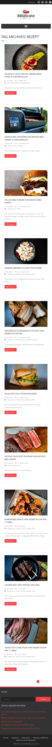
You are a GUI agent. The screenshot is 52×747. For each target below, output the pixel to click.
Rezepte (23, 83)
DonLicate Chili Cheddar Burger (21, 393)
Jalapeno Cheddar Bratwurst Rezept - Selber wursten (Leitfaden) (23, 718)
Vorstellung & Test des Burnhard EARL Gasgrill (17, 725)
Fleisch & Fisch (15, 83)
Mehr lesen (10, 93)
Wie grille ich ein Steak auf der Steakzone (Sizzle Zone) (20, 728)
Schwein (20, 146)
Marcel (11, 80)
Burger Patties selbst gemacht (11, 721)
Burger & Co (11, 274)
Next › (48, 681)
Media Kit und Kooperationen (26, 740)
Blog (8, 83)
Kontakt (5, 738)
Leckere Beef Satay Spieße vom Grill (22, 585)
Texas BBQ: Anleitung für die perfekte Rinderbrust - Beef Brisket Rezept (23, 713)
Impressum (15, 738)
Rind (28, 83)
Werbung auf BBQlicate (40, 738)
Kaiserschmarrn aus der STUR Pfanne (23, 268)
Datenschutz (26, 738)
